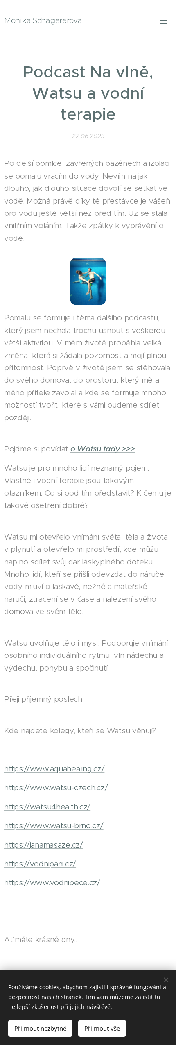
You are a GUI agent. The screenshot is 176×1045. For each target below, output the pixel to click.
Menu (164, 20)
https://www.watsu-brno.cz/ (54, 825)
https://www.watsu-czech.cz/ (56, 787)
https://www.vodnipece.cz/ (52, 882)
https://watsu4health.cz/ (47, 807)
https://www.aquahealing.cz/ (54, 768)
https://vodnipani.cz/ (40, 863)
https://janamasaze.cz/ (43, 845)
